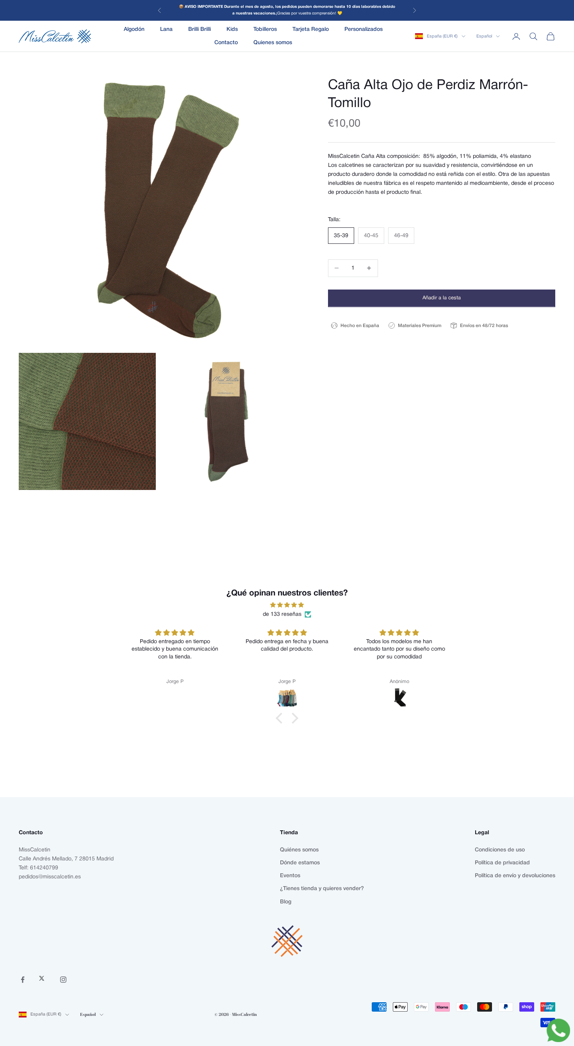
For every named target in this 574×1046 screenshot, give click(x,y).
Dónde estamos (300, 862)
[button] (281, 718)
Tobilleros (265, 29)
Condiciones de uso (500, 850)
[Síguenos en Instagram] (63, 979)
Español (484, 36)
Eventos (290, 875)
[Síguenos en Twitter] (43, 979)
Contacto (226, 42)
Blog (285, 902)
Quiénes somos (299, 850)
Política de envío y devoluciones (515, 875)
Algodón (134, 29)
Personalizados (363, 29)
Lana (166, 29)
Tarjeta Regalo (310, 29)
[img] (287, 605)
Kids (232, 29)
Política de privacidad (502, 862)
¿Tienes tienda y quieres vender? (322, 888)
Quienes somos (272, 42)
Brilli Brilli (199, 29)
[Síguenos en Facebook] (23, 979)
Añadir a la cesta (441, 297)
